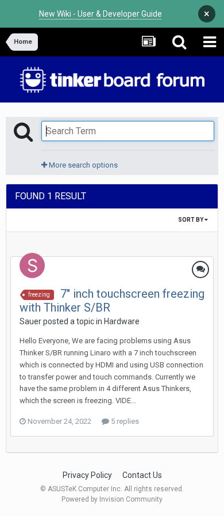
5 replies (124, 421)
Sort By (191, 220)
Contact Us (142, 475)
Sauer (30, 321)
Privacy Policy (87, 475)
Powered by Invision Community (112, 499)
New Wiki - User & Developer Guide (100, 13)
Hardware (122, 321)
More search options (82, 165)
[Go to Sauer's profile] (32, 265)
